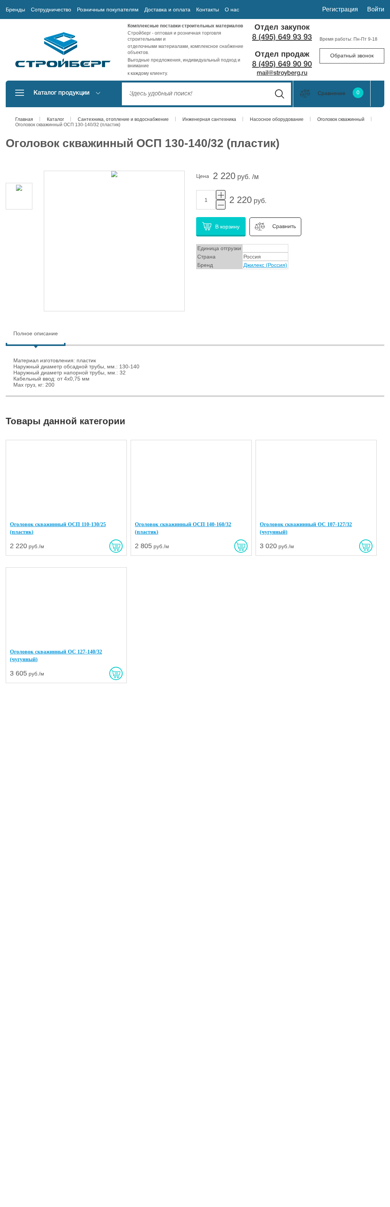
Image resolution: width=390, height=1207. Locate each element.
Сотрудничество (51, 9)
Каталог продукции (62, 93)
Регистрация (340, 9)
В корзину (227, 227)
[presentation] (36, 333)
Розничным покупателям (108, 9)
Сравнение (339, 93)
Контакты (207, 9)
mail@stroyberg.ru (282, 73)
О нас (232, 9)
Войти (375, 9)
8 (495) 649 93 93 (282, 37)
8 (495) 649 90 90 (282, 64)
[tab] (36, 334)
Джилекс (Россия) (265, 265)
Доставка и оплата (167, 9)
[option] (19, 196)
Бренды (15, 9)
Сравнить (284, 226)
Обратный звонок (352, 55)
